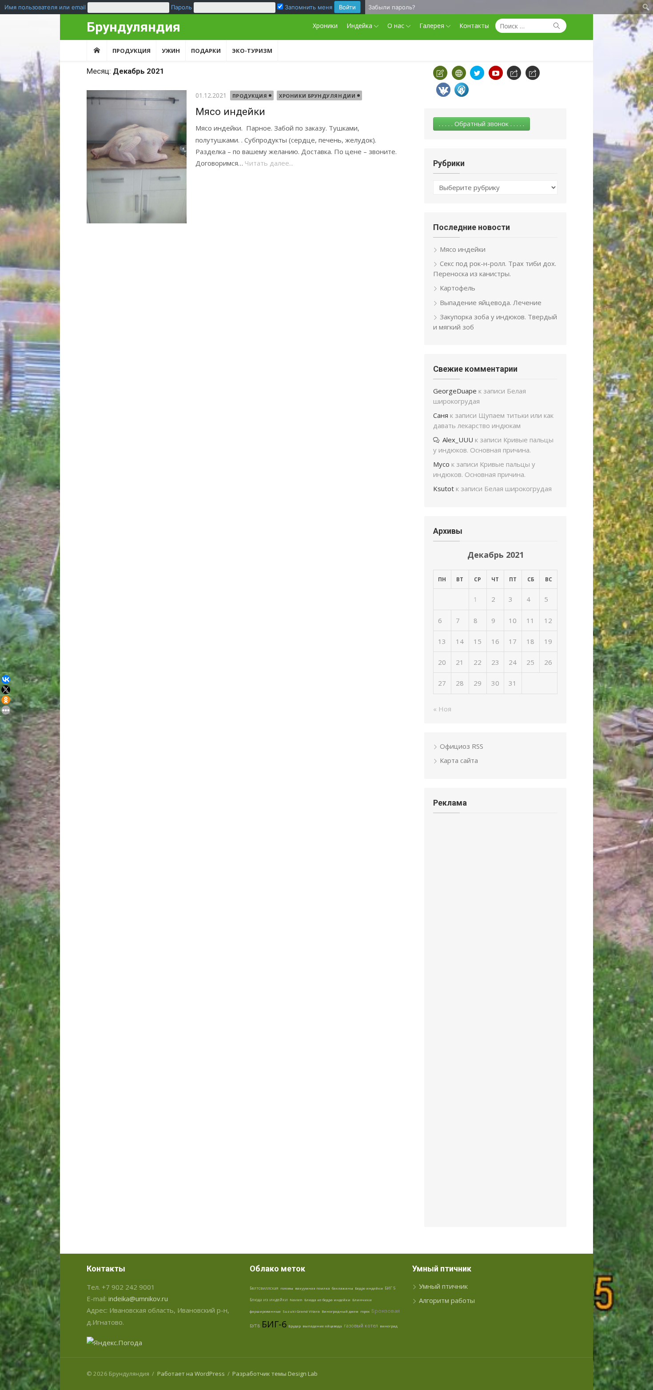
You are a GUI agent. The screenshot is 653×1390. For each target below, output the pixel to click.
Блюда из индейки (269, 1300)
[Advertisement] (495, 886)
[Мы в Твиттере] (477, 73)
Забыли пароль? (391, 7)
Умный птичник (443, 1286)
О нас (395, 25)
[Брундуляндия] (97, 50)
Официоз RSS (461, 746)
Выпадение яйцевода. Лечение (491, 302)
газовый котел (361, 1325)
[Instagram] (533, 73)
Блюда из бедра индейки (327, 1299)
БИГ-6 (274, 1324)
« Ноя (442, 708)
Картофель (457, 287)
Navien (296, 1299)
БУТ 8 (255, 1326)
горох (365, 1311)
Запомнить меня (307, 7)
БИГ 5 (390, 1288)
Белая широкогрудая (518, 488)
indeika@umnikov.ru (138, 1298)
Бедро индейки (369, 1288)
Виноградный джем (340, 1311)
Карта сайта (459, 760)
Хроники (325, 25)
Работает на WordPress (191, 1374)
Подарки (206, 51)
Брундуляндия (133, 27)
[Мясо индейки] (137, 156)
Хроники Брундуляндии (317, 95)
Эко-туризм (252, 51)
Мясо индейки (230, 111)
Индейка (359, 25)
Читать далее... (269, 163)
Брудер (294, 1325)
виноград (389, 1325)
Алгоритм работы (447, 1300)
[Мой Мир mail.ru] (461, 90)
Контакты (474, 25)
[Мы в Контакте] (443, 90)
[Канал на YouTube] (496, 73)
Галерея (431, 25)
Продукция (131, 51)
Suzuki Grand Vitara (301, 1311)
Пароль (181, 7)
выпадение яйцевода (322, 1325)
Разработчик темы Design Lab (275, 1374)
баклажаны (342, 1288)
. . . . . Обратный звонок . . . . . (481, 123)
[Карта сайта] (459, 73)
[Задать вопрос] (440, 73)
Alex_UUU (457, 439)
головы (286, 1288)
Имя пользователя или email (45, 7)
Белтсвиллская (264, 1288)
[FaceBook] (514, 73)
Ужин (171, 51)
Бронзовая (385, 1310)
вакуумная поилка (312, 1288)
